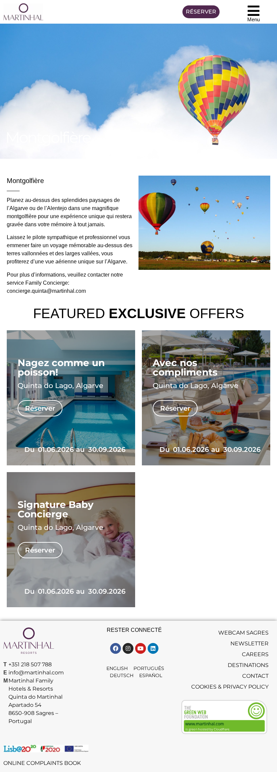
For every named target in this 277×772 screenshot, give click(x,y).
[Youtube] (140, 648)
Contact (255, 676)
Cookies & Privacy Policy (230, 687)
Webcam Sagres (243, 632)
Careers (255, 654)
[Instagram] (128, 648)
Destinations (248, 665)
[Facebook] (115, 648)
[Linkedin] (153, 648)
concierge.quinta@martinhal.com (46, 291)
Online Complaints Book (42, 763)
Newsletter (249, 643)
